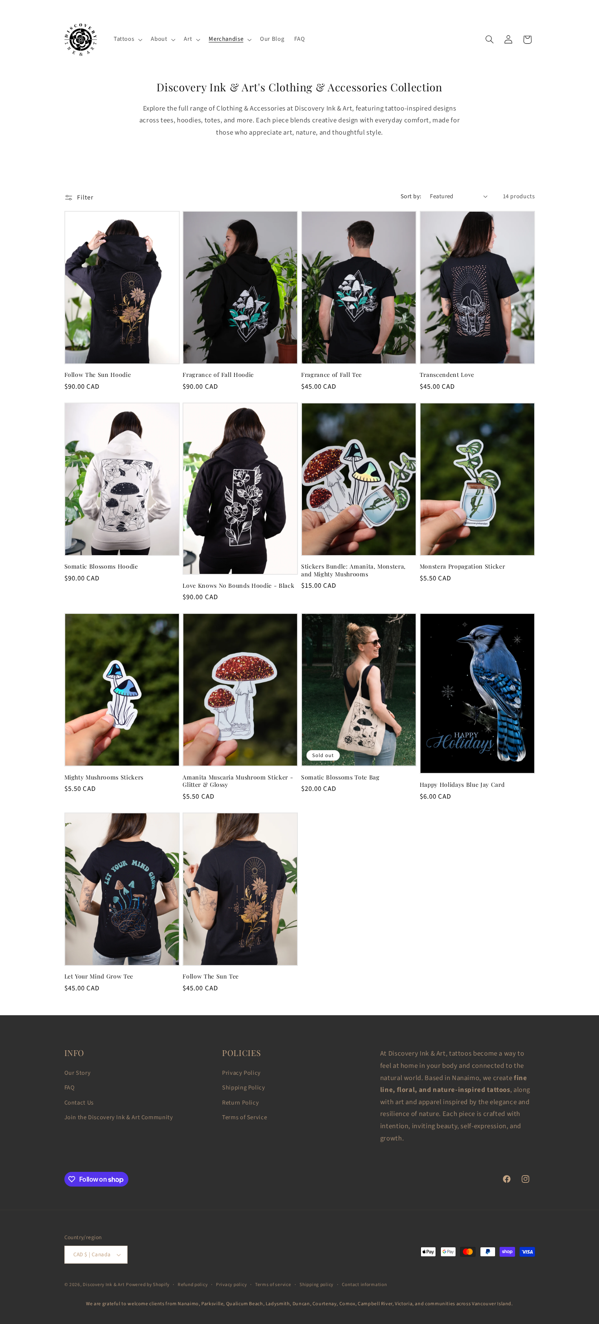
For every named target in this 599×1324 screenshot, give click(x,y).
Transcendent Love (447, 375)
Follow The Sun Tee (211, 976)
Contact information (364, 1284)
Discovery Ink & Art (103, 1284)
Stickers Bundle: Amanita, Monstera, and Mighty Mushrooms (353, 570)
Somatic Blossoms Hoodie (101, 566)
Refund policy (193, 1284)
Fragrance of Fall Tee (331, 375)
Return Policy (240, 1102)
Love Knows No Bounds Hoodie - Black (238, 585)
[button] (126, 40)
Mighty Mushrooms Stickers (104, 777)
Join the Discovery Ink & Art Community (118, 1117)
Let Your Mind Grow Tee (99, 976)
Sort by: (411, 196)
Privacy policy (231, 1284)
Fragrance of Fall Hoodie (218, 375)
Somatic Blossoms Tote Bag (340, 777)
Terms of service (273, 1284)
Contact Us (79, 1102)
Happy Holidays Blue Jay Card (462, 784)
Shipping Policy (243, 1087)
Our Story (77, 1073)
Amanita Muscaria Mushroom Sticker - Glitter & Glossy (238, 781)
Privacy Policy (241, 1073)
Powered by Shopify (147, 1284)
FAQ (69, 1087)
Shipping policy (316, 1284)
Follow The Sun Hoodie (97, 375)
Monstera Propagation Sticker (462, 566)
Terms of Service (244, 1117)
